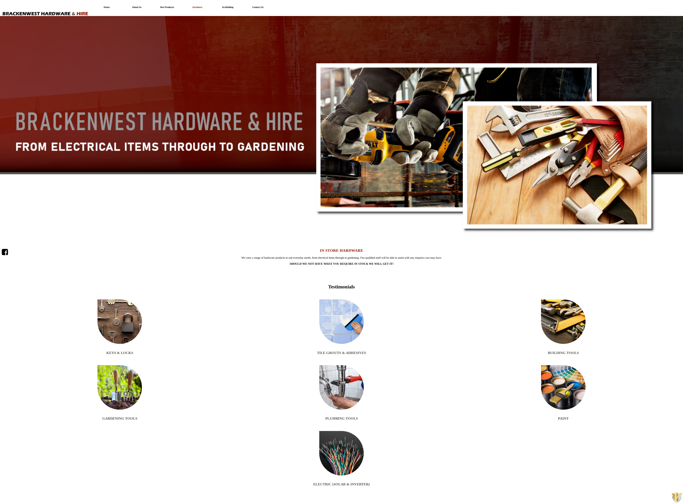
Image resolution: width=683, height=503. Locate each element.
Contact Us (258, 7)
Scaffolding (227, 7)
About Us (137, 7)
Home (107, 7)
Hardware (197, 7)
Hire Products (167, 7)
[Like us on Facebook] (5, 252)
